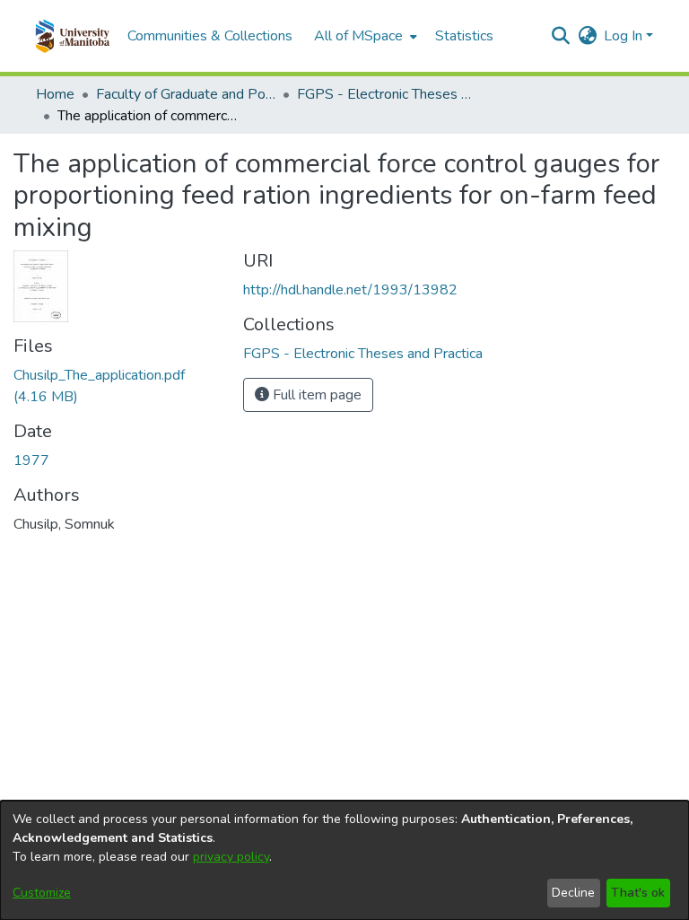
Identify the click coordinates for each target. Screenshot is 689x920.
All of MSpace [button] (358, 36)
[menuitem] (363, 36)
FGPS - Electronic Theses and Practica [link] (386, 94)
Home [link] (55, 94)
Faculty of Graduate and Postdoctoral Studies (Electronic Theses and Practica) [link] (185, 94)
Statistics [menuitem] (464, 36)
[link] (363, 354)
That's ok (638, 892)
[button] (72, 36)
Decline (573, 892)
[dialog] (344, 860)
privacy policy (231, 856)
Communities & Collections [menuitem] (209, 36)
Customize (42, 892)
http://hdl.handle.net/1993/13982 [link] (350, 290)
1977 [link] (31, 460)
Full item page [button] (315, 395)
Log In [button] (625, 36)
